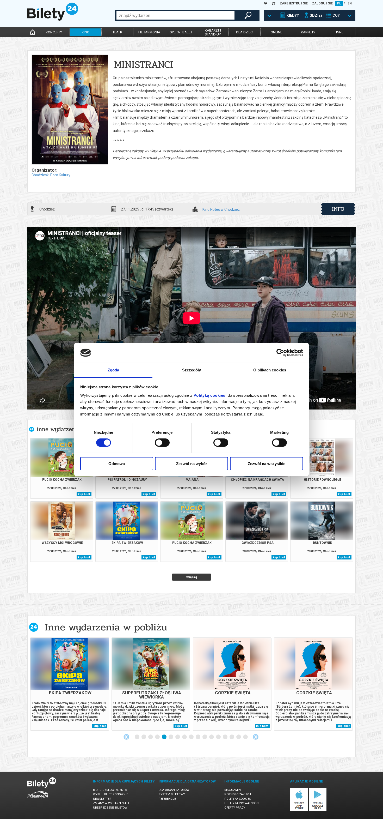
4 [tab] (157, 737)
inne (339, 32)
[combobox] (175, 15)
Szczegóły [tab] (191, 370)
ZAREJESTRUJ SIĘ (294, 3)
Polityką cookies (209, 395)
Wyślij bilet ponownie (110, 794)
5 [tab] (164, 737)
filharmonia (149, 32)
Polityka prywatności (241, 803)
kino (85, 32)
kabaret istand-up (213, 32)
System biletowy (172, 794)
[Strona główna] (52, 19)
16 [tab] (239, 737)
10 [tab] (198, 737)
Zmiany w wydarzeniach (111, 803)
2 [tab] (144, 737)
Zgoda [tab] (113, 370)
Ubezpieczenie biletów (110, 807)
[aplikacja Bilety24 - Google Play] (318, 810)
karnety (308, 32)
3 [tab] (150, 737)
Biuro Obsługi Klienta (110, 790)
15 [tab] (232, 737)
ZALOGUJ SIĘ (322, 3)
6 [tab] (171, 737)
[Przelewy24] (37, 799)
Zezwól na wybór (191, 463)
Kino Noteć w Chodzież (221, 210)
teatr (117, 32)
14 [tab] (225, 737)
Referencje (167, 798)
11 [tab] (205, 737)
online (276, 32)
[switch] (162, 442)
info (338, 208)
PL (339, 3)
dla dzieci (244, 32)
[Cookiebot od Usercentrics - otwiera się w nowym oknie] (280, 353)
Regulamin (232, 790)
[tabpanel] (69, 684)
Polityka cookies (237, 798)
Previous (126, 737)
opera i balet (181, 32)
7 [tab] (178, 737)
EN (350, 3)
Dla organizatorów (174, 790)
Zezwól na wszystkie (266, 463)
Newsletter (102, 798)
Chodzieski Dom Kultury (51, 175)
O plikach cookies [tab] (269, 370)
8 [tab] (184, 737)
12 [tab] (211, 737)
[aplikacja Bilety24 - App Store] (299, 810)
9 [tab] (191, 737)
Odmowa (116, 463)
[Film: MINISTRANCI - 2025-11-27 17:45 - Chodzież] (70, 110)
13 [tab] (218, 737)
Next (255, 737)
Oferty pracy (234, 807)
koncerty (54, 32)
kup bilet (84, 494)
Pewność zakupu (237, 794)
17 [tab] (245, 737)
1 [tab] (137, 737)
